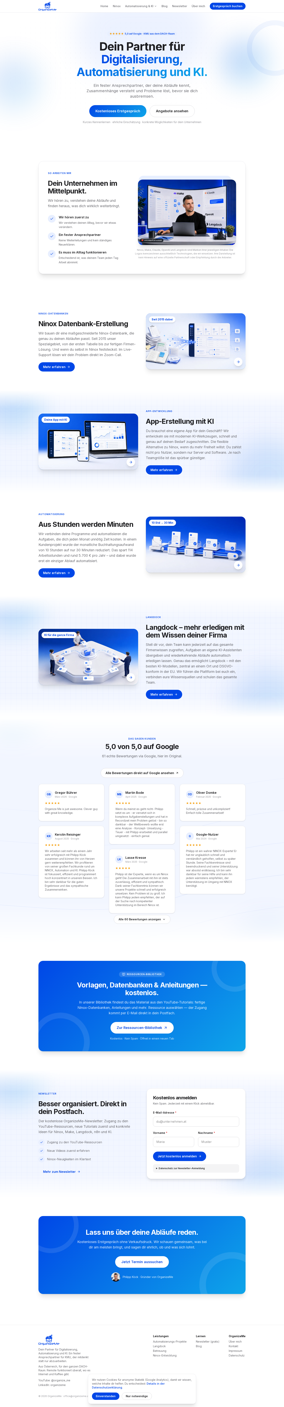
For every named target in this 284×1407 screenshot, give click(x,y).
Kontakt (233, 1346)
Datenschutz (237, 1355)
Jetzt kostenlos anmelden (177, 1156)
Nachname (206, 1132)
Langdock (159, 1346)
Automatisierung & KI (139, 6)
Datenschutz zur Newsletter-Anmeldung (182, 1168)
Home (104, 6)
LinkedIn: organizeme (52, 1385)
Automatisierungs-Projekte (170, 1341)
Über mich (198, 6)
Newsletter (179, 6)
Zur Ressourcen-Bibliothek (139, 1028)
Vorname (160, 1132)
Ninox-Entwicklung (165, 1355)
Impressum (235, 1350)
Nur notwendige (137, 1396)
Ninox (117, 6)
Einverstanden (106, 1396)
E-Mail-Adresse (164, 1112)
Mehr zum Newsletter (59, 1172)
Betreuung (159, 1350)
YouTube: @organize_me (54, 1380)
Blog (165, 6)
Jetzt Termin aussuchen (142, 1262)
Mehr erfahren (54, 367)
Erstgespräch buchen (227, 6)
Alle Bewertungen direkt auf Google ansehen (139, 773)
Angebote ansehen (172, 111)
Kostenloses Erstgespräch (117, 111)
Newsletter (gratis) (207, 1341)
